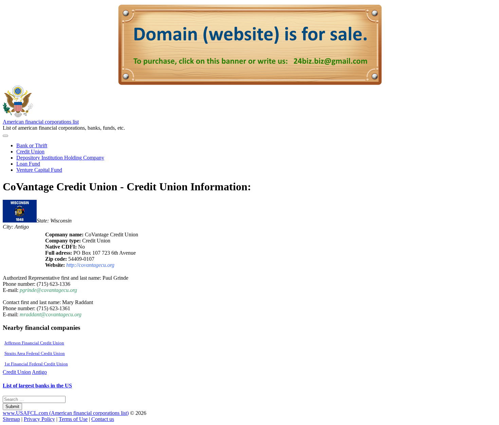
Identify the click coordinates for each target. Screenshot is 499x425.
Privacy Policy (39, 419)
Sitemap (11, 419)
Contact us (102, 419)
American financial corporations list (41, 122)
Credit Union (30, 151)
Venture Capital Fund (39, 170)
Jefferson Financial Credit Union (34, 342)
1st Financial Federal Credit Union (36, 363)
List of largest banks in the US (37, 385)
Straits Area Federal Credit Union (34, 353)
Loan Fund (28, 164)
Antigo (39, 372)
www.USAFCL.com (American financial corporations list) (66, 413)
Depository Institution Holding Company (60, 158)
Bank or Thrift (31, 145)
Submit (12, 406)
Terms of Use (73, 419)
